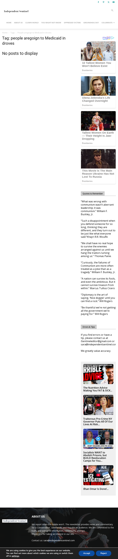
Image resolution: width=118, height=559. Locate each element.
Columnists (107, 22)
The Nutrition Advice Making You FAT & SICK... (97, 389)
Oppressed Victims (72, 22)
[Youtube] (113, 2)
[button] (112, 10)
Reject (103, 553)
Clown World (32, 22)
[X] (108, 2)
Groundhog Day (91, 22)
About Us (18, 22)
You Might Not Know (51, 22)
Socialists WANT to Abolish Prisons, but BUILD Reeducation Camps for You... (95, 456)
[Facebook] (98, 2)
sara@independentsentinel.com (59, 540)
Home (8, 22)
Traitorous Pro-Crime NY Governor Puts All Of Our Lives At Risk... (98, 421)
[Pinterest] (103, 2)
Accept (86, 553)
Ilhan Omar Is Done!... (95, 489)
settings (15, 556)
